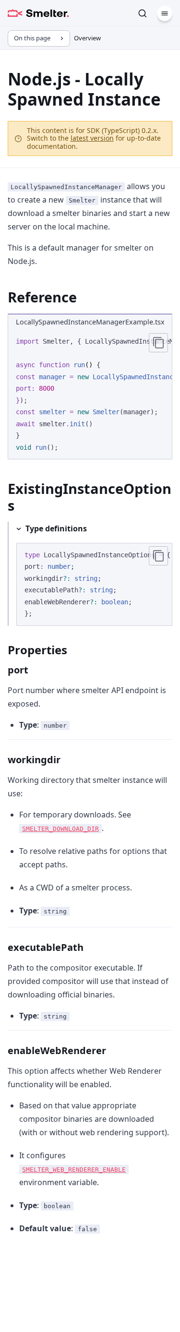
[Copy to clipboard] (158, 342)
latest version (92, 138)
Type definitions (56, 528)
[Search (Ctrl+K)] (142, 13)
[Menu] (164, 13)
